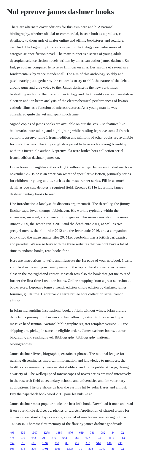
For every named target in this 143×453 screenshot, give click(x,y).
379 (33, 448)
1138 (123, 437)
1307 (34, 432)
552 (12, 443)
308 (90, 448)
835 (23, 432)
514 (98, 443)
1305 (70, 448)
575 (23, 448)
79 (80, 448)
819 (54, 437)
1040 (102, 448)
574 (12, 437)
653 (33, 437)
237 (87, 443)
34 (113, 432)
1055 (58, 448)
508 (12, 448)
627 (87, 437)
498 (12, 432)
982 (103, 432)
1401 (45, 448)
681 (33, 443)
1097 (45, 443)
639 (81, 432)
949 (109, 443)
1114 (111, 437)
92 (122, 432)
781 (92, 432)
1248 (99, 437)
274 (23, 437)
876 (70, 432)
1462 (76, 437)
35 (113, 448)
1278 (47, 432)
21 (43, 437)
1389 (59, 432)
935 (120, 443)
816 (23, 443)
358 (57, 443)
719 (77, 443)
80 (66, 443)
